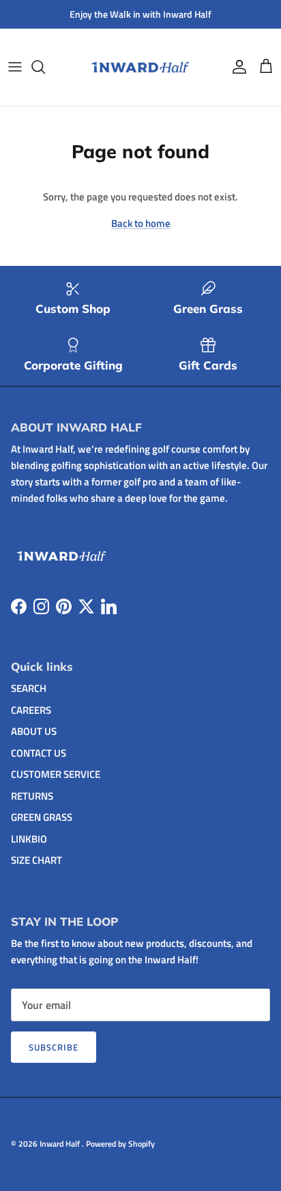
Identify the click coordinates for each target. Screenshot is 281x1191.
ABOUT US (34, 731)
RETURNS (32, 796)
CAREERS (31, 710)
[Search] (45, 67)
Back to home (141, 223)
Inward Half (61, 1143)
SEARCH (28, 688)
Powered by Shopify (120, 1143)
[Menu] (15, 67)
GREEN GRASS (41, 817)
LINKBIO (29, 839)
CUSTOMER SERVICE (55, 774)
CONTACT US (38, 753)
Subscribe (53, 1047)
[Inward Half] (141, 67)
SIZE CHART (36, 860)
